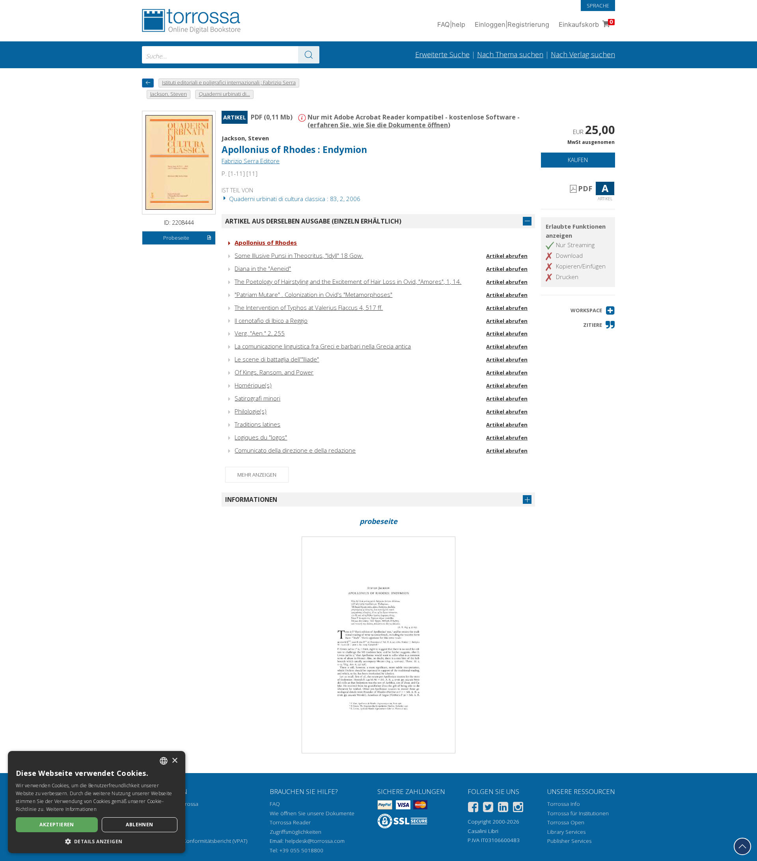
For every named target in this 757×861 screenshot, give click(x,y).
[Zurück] (148, 83)
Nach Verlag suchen (583, 54)
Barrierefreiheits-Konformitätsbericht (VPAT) (194, 840)
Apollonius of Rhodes (266, 242)
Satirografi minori (257, 398)
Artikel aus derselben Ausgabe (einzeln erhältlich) (313, 221)
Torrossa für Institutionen (578, 813)
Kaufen (578, 160)
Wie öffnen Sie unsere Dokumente (312, 813)
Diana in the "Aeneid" (263, 268)
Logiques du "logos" (261, 437)
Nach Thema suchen (510, 54)
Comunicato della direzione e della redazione (295, 450)
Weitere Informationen (71, 809)
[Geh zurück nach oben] (742, 846)
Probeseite (176, 237)
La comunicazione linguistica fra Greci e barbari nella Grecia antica (323, 346)
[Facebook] (473, 808)
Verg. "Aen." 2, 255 (260, 333)
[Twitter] (488, 808)
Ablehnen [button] (139, 824)
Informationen (251, 499)
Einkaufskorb (586, 23)
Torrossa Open (565, 822)
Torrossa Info (563, 803)
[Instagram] (518, 808)
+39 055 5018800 (301, 850)
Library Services (566, 831)
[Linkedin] (503, 808)
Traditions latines (257, 424)
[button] (593, 310)
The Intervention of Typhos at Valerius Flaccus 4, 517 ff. (309, 307)
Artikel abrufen (507, 255)
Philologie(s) (251, 411)
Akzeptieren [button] (56, 824)
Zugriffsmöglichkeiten (295, 831)
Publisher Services (569, 840)
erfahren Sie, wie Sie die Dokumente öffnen (379, 125)
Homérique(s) (253, 385)
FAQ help (451, 24)
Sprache (598, 5)
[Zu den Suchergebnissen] (308, 54)
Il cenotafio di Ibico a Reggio (271, 320)
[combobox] (230, 54)
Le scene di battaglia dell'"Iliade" (277, 359)
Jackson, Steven (245, 138)
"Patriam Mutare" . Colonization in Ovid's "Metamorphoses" (313, 294)
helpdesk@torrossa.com (315, 840)
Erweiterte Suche (442, 54)
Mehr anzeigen (256, 474)
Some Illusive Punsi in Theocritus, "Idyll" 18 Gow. (299, 255)
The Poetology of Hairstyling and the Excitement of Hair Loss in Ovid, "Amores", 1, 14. (348, 281)
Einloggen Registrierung (512, 24)
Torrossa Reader (290, 822)
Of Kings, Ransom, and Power (274, 372)
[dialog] (96, 802)
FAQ (275, 803)
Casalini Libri (483, 831)
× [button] (174, 761)
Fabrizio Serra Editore (251, 161)
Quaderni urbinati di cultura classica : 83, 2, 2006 (293, 199)
